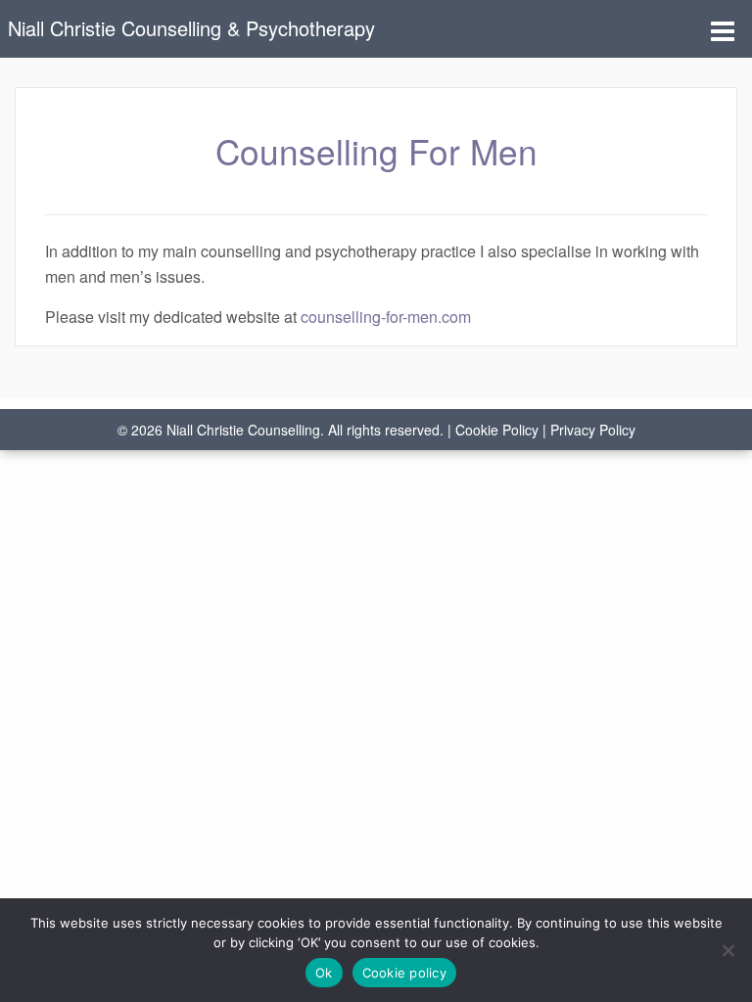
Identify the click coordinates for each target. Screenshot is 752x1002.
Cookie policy (404, 972)
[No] (727, 950)
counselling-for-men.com (386, 316)
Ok (324, 972)
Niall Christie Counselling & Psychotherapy (191, 28)
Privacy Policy (592, 429)
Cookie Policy (497, 429)
